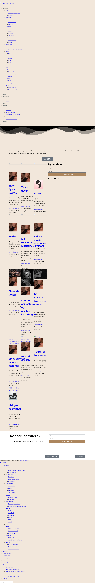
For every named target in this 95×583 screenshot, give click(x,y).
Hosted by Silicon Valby (24, 460)
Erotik (7, 526)
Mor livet (11, 477)
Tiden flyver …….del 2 (13, 189)
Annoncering (6, 555)
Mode (10, 517)
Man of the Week (13, 544)
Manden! (8, 542)
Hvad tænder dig (13, 531)
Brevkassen (9, 535)
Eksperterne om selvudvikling (17, 506)
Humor (10, 488)
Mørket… (13, 236)
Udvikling (5, 562)
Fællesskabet (7, 553)
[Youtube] (19, 447)
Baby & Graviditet (13, 479)
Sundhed (11, 513)
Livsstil (8, 508)
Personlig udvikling (14, 504)
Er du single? (12, 472)
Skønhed (11, 515)
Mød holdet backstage (12, 569)
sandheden (11, 486)
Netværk (8, 558)
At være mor (9, 474)
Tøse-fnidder (12, 492)
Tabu (7, 524)
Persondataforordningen (13, 576)
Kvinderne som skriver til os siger (15, 571)
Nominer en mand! (13, 547)
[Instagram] (15, 447)
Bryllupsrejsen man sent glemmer (17, 362)
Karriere (8, 495)
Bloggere (5, 551)
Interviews (11, 499)
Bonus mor (11, 481)
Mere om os (9, 567)
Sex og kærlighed (13, 528)
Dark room (11, 533)
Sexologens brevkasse (15, 540)
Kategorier (6, 465)
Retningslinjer (10, 574)
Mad (9, 510)
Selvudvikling (9, 501)
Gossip (10, 522)
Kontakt (5, 578)
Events (5, 560)
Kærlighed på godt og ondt (16, 470)
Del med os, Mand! (13, 549)
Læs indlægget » (14, 208)
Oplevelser (11, 490)
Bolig (9, 519)
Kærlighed (9, 468)
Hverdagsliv (9, 483)
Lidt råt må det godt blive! (40, 240)
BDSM (37, 193)
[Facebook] (11, 447)
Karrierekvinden (13, 497)
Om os (5, 565)
